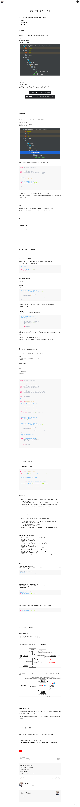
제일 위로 (78, 805)
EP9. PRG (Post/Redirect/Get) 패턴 (25, 755)
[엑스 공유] (60, 778)
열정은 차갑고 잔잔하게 (26, 792)
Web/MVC (40, 9)
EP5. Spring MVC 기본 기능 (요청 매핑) (25, 759)
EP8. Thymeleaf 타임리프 (23, 757)
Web (20, 753)
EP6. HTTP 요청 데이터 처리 (24, 758)
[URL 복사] (53, 778)
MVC (22, 753)
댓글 (20, 778)
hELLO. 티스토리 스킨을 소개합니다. (2, 805)
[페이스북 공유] (57, 778)
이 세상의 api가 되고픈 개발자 (26, 793)
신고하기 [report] (22, 778)
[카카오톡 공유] (55, 778)
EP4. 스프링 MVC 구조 (23, 761)
